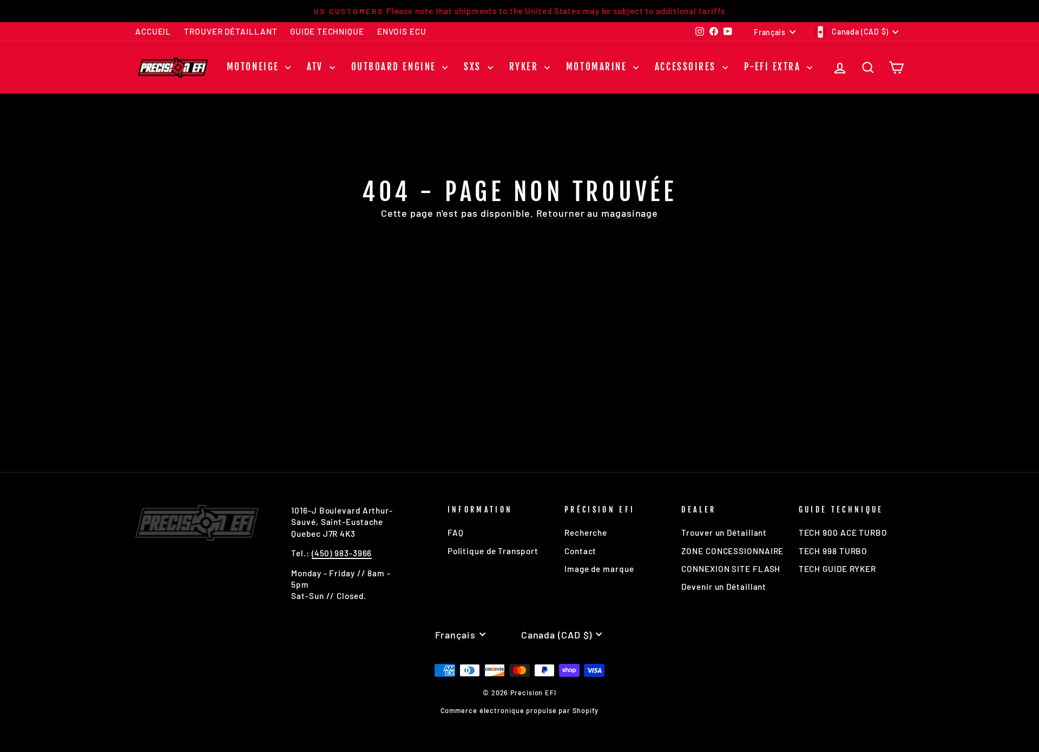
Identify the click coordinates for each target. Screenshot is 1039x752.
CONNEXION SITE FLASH (730, 569)
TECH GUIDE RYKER (837, 569)
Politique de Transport (493, 551)
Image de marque (599, 569)
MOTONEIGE (255, 66)
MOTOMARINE (598, 66)
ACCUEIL (153, 31)
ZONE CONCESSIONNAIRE (732, 551)
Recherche (585, 532)
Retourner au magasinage (597, 213)
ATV (316, 66)
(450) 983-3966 (342, 553)
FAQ (456, 532)
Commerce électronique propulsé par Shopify (519, 710)
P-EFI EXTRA (774, 66)
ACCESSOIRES (687, 66)
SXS (474, 66)
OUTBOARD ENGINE (395, 66)
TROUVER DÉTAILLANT (230, 31)
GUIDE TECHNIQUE (327, 31)
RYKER (525, 66)
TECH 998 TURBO (833, 551)
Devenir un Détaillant (723, 586)
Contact (580, 551)
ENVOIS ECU (401, 31)
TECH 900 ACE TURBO (843, 532)
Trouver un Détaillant (724, 532)
